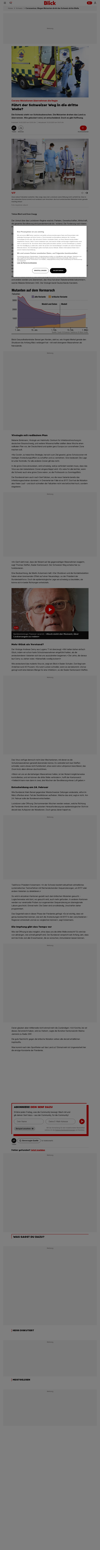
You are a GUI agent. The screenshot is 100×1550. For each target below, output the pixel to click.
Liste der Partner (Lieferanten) (27, 263)
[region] (50, 251)
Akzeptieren (58, 270)
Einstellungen (40, 270)
